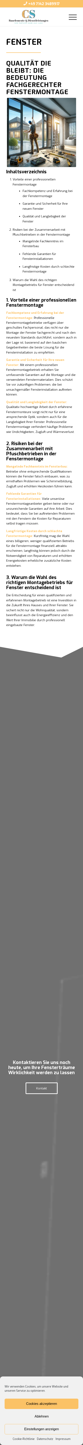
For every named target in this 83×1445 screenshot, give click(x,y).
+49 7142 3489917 (44, 3)
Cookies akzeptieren (41, 1404)
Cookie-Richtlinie (24, 1439)
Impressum (63, 1439)
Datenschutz (45, 1439)
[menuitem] (70, 17)
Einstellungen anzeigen (41, 1429)
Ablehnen (42, 1416)
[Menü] (70, 17)
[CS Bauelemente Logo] (34, 17)
